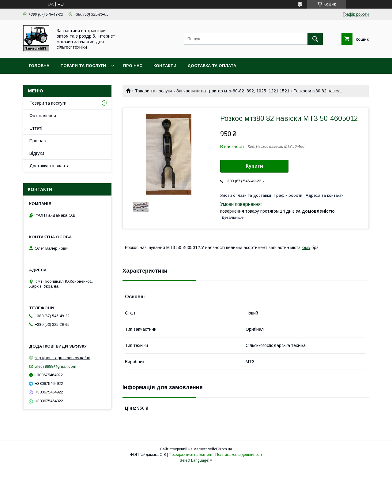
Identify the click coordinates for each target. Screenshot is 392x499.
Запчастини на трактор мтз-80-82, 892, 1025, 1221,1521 (232, 90)
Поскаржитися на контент (191, 454)
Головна (39, 65)
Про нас (132, 65)
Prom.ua (225, 449)
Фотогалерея (42, 115)
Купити (254, 166)
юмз (306, 247)
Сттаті (35, 128)
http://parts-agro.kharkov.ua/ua (62, 357)
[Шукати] (315, 39)
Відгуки (36, 153)
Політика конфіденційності (238, 454)
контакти (164, 65)
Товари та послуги (83, 65)
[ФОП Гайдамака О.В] (36, 49)
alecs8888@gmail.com (55, 366)
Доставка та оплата (211, 65)
